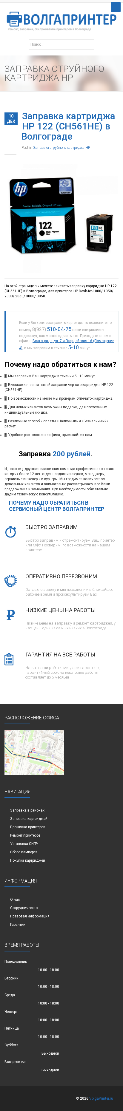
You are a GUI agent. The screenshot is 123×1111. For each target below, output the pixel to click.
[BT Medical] (61, 18)
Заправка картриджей (28, 819)
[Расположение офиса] (34, 752)
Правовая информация (30, 916)
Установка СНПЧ (24, 844)
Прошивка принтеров (27, 827)
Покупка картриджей (27, 860)
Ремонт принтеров (25, 835)
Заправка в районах (27, 810)
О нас (15, 899)
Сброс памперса (24, 852)
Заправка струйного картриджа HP (61, 148)
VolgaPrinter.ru (101, 1098)
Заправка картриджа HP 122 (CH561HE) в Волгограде (68, 126)
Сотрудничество (24, 908)
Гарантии (17, 925)
